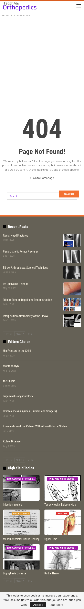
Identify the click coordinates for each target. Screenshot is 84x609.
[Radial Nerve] (62, 557)
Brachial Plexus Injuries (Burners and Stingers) (30, 411)
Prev (9, 333)
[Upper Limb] (62, 522)
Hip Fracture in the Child (17, 351)
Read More (56, 604)
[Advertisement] (42, 63)
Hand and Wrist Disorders (21, 479)
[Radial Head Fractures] (72, 240)
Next (19, 333)
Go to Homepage (43, 177)
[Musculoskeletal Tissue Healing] (21, 522)
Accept (38, 604)
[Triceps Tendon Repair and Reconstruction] (72, 304)
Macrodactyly (11, 366)
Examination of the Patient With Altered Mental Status (35, 426)
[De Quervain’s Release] (72, 288)
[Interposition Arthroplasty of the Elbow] (72, 320)
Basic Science (21, 513)
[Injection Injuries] (21, 488)
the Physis (9, 381)
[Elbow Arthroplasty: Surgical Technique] (72, 272)
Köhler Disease (12, 441)
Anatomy (62, 513)
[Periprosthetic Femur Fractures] (72, 256)
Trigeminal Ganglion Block (18, 396)
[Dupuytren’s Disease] (21, 557)
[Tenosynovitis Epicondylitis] (62, 488)
